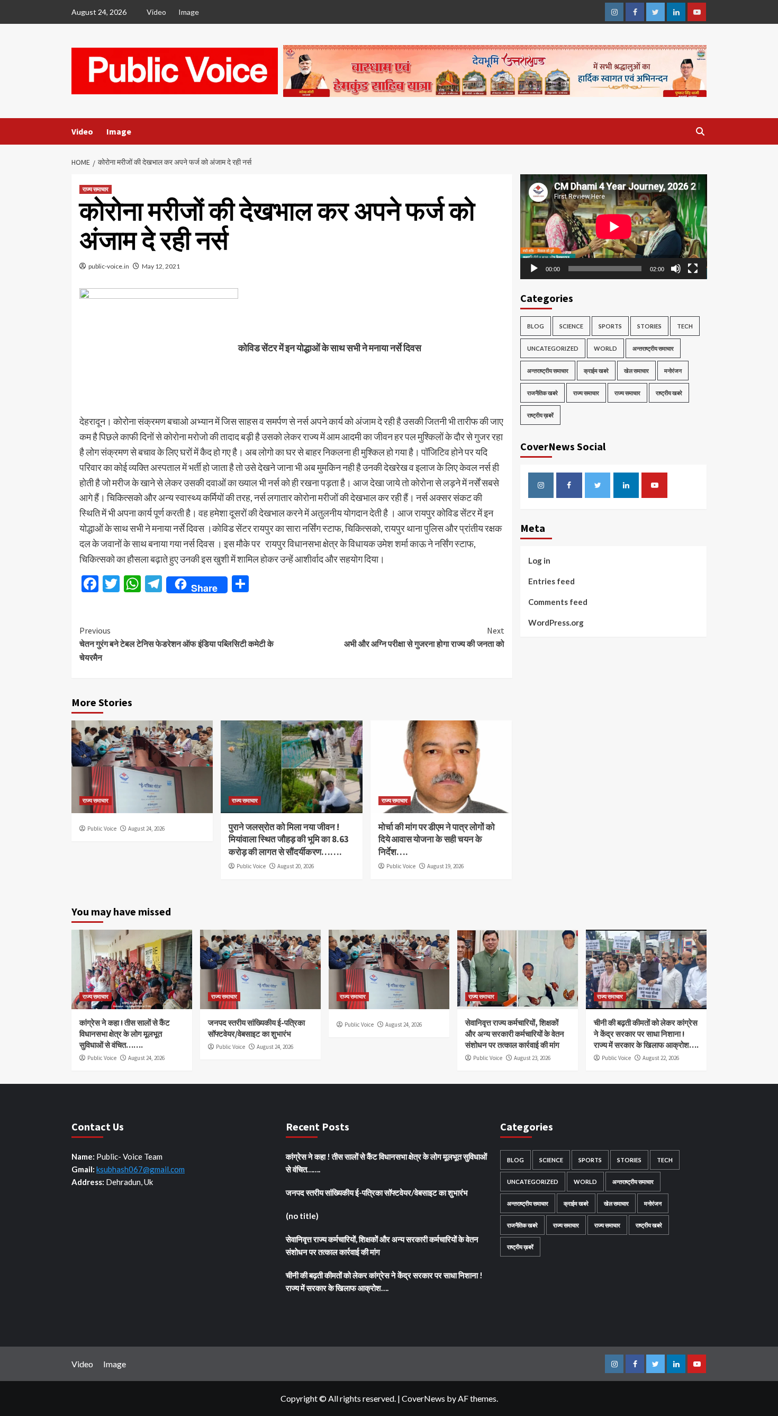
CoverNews (423, 1398)
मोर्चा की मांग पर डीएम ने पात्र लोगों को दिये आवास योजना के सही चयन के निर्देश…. (436, 839)
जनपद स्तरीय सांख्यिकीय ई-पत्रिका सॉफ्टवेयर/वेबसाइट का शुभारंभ (377, 1192)
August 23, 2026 (532, 1058)
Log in (539, 560)
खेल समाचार (636, 370)
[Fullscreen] (692, 268)
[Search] (700, 131)
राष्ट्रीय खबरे (669, 392)
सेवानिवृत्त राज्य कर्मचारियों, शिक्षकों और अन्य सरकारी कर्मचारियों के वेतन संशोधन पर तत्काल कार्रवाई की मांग (514, 1034)
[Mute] (676, 268)
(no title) (302, 1216)
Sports (610, 326)
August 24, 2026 (146, 828)
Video (156, 11)
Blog (535, 326)
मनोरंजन (673, 370)
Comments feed (557, 602)
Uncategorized (552, 348)
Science (571, 326)
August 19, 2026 (445, 866)
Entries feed (551, 581)
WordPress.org (556, 622)
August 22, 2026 (661, 1058)
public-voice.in (108, 266)
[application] (613, 226)
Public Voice (101, 828)
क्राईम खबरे (596, 370)
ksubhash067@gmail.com (140, 1169)
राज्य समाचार (95, 189)
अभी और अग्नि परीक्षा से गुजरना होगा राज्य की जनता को (424, 637)
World (605, 348)
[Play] (534, 268)
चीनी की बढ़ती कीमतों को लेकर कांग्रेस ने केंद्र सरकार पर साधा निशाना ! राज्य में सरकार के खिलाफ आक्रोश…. (646, 1034)
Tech (685, 326)
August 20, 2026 (295, 866)
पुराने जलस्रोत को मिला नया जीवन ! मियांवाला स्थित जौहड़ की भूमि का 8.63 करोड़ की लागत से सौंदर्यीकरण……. (289, 839)
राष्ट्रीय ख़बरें (540, 415)
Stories (649, 326)
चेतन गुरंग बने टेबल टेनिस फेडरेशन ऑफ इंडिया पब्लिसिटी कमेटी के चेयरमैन (176, 644)
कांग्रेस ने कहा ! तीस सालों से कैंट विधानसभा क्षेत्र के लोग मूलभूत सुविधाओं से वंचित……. (124, 1034)
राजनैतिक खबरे (542, 392)
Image (188, 11)
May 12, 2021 (161, 266)
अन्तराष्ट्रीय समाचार (653, 348)
